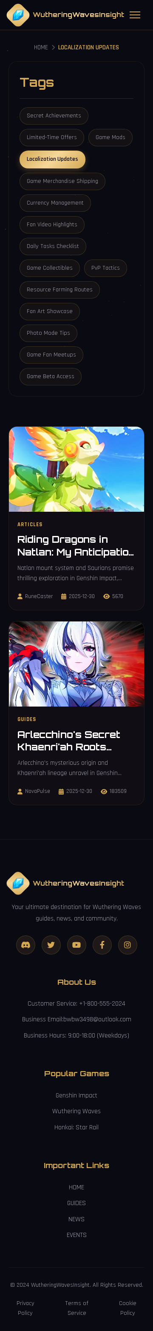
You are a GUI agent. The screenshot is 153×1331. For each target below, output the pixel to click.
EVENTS (77, 1235)
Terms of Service (76, 1308)
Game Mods (110, 137)
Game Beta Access (50, 376)
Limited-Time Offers (52, 137)
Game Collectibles (50, 268)
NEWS (76, 1219)
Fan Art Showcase (50, 311)
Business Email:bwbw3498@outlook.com (76, 1019)
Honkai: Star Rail (76, 1127)
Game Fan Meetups (51, 355)
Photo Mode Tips (48, 333)
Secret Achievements (54, 116)
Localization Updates (52, 159)
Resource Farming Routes (60, 290)
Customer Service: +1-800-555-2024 (76, 1003)
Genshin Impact (76, 1095)
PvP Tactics (105, 268)
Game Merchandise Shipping (62, 181)
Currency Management (55, 203)
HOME (41, 47)
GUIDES (76, 1203)
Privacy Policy (25, 1308)
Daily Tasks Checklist (53, 246)
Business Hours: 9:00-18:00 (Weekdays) (76, 1035)
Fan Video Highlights (52, 224)
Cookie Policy (127, 1308)
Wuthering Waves (76, 1111)
